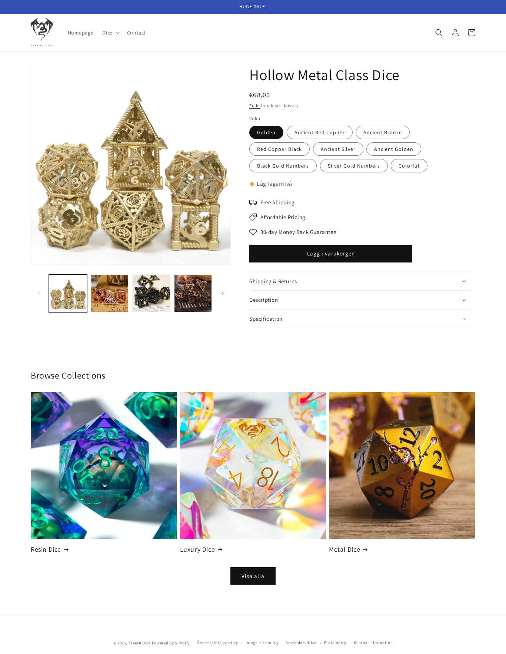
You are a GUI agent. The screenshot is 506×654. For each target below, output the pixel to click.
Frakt (254, 105)
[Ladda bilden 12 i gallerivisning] (193, 293)
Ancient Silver (338, 149)
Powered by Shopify (171, 642)
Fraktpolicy (335, 642)
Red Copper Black (279, 149)
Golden (266, 132)
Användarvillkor (301, 642)
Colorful (409, 165)
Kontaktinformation (373, 642)
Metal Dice (344, 549)
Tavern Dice (139, 642)
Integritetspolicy (262, 642)
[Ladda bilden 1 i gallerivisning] (68, 293)
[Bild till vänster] (39, 293)
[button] (110, 32)
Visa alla (253, 575)
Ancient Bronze (382, 132)
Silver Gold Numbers (354, 165)
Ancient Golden (393, 149)
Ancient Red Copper (319, 132)
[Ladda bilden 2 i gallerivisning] (110, 293)
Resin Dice (46, 549)
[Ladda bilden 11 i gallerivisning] (151, 293)
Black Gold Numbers (283, 165)
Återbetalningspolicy (217, 642)
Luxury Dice (197, 549)
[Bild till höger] (222, 293)
